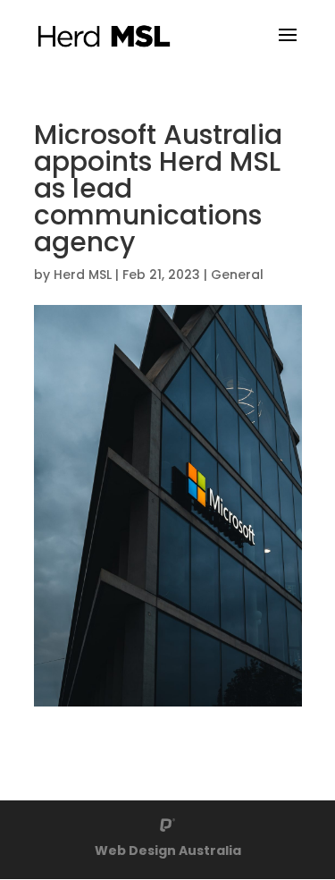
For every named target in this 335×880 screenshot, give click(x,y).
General (237, 274)
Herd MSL (83, 274)
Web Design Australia (168, 850)
